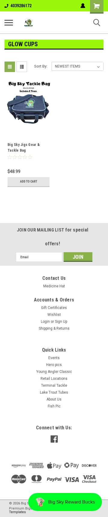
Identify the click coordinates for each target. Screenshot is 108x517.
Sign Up (61, 321)
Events (54, 358)
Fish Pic (54, 406)
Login (45, 321)
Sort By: (40, 66)
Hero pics (54, 365)
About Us (54, 399)
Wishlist (54, 315)
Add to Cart (28, 181)
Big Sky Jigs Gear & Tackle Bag (24, 148)
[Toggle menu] (8, 22)
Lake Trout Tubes (54, 392)
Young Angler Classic (54, 372)
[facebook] (54, 439)
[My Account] (82, 5)
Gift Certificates (54, 308)
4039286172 (21, 5)
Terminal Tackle (54, 385)
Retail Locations (54, 378)
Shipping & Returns (54, 328)
